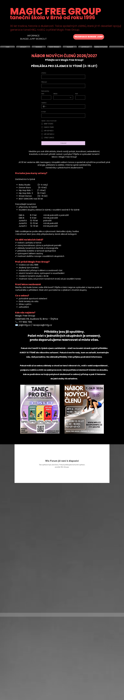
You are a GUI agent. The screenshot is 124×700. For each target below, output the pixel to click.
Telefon (43, 103)
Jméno (43, 73)
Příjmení (44, 82)
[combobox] (63, 98)
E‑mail (43, 112)
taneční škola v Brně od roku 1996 (52, 17)
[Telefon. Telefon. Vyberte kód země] (44, 106)
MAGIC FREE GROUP (55, 11)
